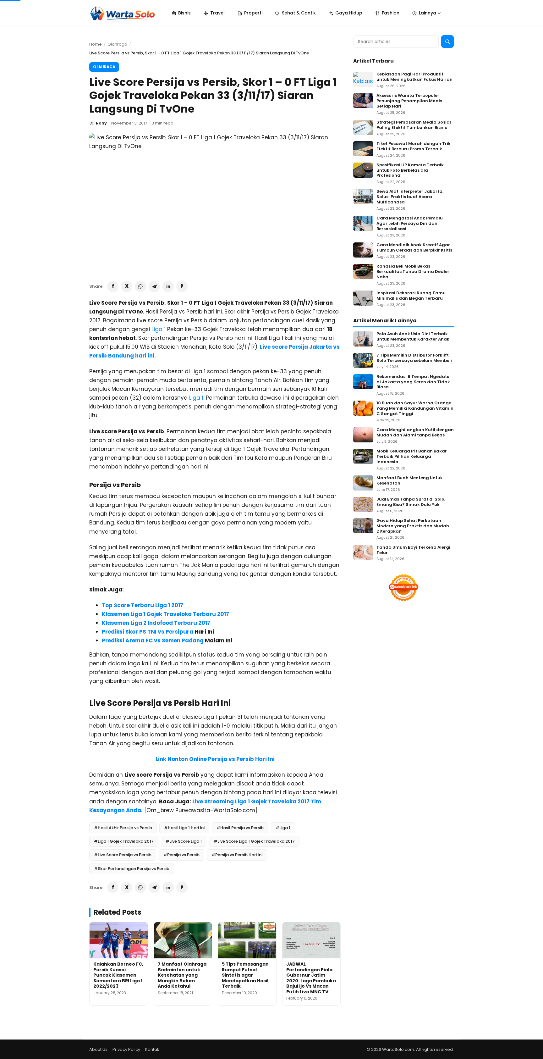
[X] (126, 286)
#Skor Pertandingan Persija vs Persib (131, 869)
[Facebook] (112, 286)
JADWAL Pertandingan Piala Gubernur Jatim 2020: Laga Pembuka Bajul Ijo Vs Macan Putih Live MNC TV (311, 978)
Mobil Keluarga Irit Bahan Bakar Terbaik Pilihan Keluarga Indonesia (411, 457)
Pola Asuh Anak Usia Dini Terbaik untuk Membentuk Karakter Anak (412, 336)
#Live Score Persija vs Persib (122, 855)
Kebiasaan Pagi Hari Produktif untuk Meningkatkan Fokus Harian (414, 77)
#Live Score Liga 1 (184, 841)
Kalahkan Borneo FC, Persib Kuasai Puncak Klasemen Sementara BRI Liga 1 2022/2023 (118, 975)
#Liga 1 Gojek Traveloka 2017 (124, 841)
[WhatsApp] (140, 286)
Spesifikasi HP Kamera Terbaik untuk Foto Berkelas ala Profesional (410, 171)
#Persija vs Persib (181, 855)
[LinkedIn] (168, 286)
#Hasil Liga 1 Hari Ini (184, 828)
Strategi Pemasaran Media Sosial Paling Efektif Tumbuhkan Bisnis (413, 125)
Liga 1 (158, 329)
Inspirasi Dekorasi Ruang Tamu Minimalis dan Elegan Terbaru (411, 296)
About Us (98, 1049)
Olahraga (117, 44)
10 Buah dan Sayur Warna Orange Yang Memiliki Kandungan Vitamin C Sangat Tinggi (414, 409)
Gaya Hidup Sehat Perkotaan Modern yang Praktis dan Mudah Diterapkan (412, 526)
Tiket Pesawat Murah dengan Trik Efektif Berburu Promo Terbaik (413, 146)
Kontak (152, 1049)
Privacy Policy (126, 1049)
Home (95, 44)
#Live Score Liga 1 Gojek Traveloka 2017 (254, 841)
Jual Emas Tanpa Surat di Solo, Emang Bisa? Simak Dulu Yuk (410, 502)
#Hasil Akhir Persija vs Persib (123, 828)
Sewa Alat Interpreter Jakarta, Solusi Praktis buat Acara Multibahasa (409, 197)
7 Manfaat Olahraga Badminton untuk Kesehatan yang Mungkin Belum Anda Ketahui (182, 975)
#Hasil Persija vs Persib (240, 828)
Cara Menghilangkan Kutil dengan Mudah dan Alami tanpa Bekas (415, 432)
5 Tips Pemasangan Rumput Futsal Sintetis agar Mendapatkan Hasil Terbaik (245, 975)
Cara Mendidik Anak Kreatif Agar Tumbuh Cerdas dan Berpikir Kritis (414, 247)
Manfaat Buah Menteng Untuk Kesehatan (409, 480)
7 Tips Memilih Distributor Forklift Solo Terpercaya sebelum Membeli (414, 358)
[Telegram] (154, 286)
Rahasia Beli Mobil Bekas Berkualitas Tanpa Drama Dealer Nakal (412, 272)
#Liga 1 (283, 828)
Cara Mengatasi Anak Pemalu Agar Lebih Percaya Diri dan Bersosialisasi (409, 224)
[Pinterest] (182, 286)
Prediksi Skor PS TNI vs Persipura (147, 631)
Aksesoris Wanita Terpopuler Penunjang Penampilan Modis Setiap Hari (409, 101)
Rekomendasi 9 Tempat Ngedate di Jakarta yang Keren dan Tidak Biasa (413, 382)
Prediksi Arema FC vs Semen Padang (153, 640)
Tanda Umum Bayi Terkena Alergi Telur (413, 550)
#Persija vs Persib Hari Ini (236, 855)
